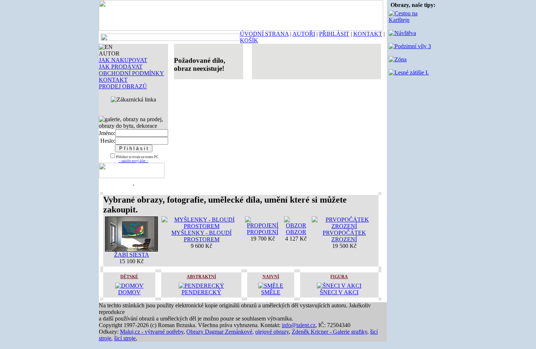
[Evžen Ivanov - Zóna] (398, 59)
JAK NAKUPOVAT (123, 60)
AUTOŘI (303, 34)
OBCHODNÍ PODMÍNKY (131, 73)
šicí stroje (125, 338)
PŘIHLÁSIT (334, 34)
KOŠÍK (249, 40)
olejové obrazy (272, 332)
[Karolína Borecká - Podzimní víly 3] (410, 46)
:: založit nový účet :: (133, 161)
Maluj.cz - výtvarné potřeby (151, 332)
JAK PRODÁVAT (121, 67)
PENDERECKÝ (201, 292)
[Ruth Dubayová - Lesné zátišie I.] (409, 72)
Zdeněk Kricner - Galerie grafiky (329, 332)
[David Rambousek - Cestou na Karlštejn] (413, 20)
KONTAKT (367, 34)
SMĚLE (270, 292)
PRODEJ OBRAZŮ (123, 86)
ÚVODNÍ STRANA (264, 34)
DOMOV (129, 292)
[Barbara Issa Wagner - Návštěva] (402, 33)
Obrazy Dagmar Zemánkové (219, 332)
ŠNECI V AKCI (339, 292)
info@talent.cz (298, 325)
